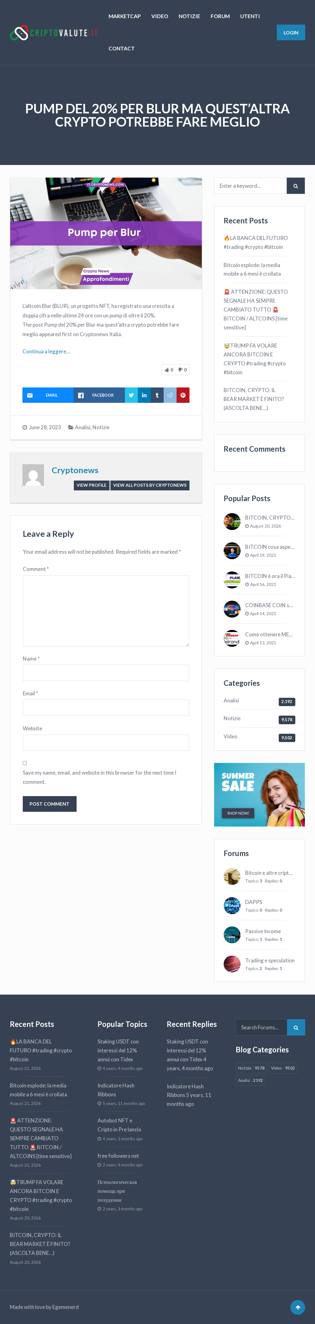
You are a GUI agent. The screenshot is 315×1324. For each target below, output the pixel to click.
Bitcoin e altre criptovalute (275, 873)
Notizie (101, 427)
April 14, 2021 (263, 613)
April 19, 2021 (263, 555)
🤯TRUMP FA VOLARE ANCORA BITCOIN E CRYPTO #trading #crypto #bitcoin (255, 358)
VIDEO (159, 16)
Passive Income (263, 931)
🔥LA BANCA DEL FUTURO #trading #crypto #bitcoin (256, 242)
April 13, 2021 (263, 642)
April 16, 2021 (263, 584)
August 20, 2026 (265, 526)
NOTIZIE (189, 16)
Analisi (82, 427)
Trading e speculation (270, 960)
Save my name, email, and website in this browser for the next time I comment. (99, 777)
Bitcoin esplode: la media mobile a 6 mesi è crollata (252, 269)
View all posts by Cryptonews (149, 485)
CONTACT (122, 48)
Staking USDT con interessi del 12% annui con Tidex (118, 1050)
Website (32, 728)
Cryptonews (75, 470)
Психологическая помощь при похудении (117, 1191)
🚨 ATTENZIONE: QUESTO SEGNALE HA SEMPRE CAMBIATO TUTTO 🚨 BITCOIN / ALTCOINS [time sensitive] (256, 310)
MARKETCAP (125, 16)
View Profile (91, 485)
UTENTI (250, 16)
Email (30, 693)
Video (230, 736)
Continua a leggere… (46, 351)
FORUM (220, 16)
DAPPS (253, 902)
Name (31, 658)
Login (291, 32)
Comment (36, 569)
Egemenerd (65, 1307)
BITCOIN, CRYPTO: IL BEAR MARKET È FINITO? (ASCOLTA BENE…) (254, 399)
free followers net (118, 1156)
